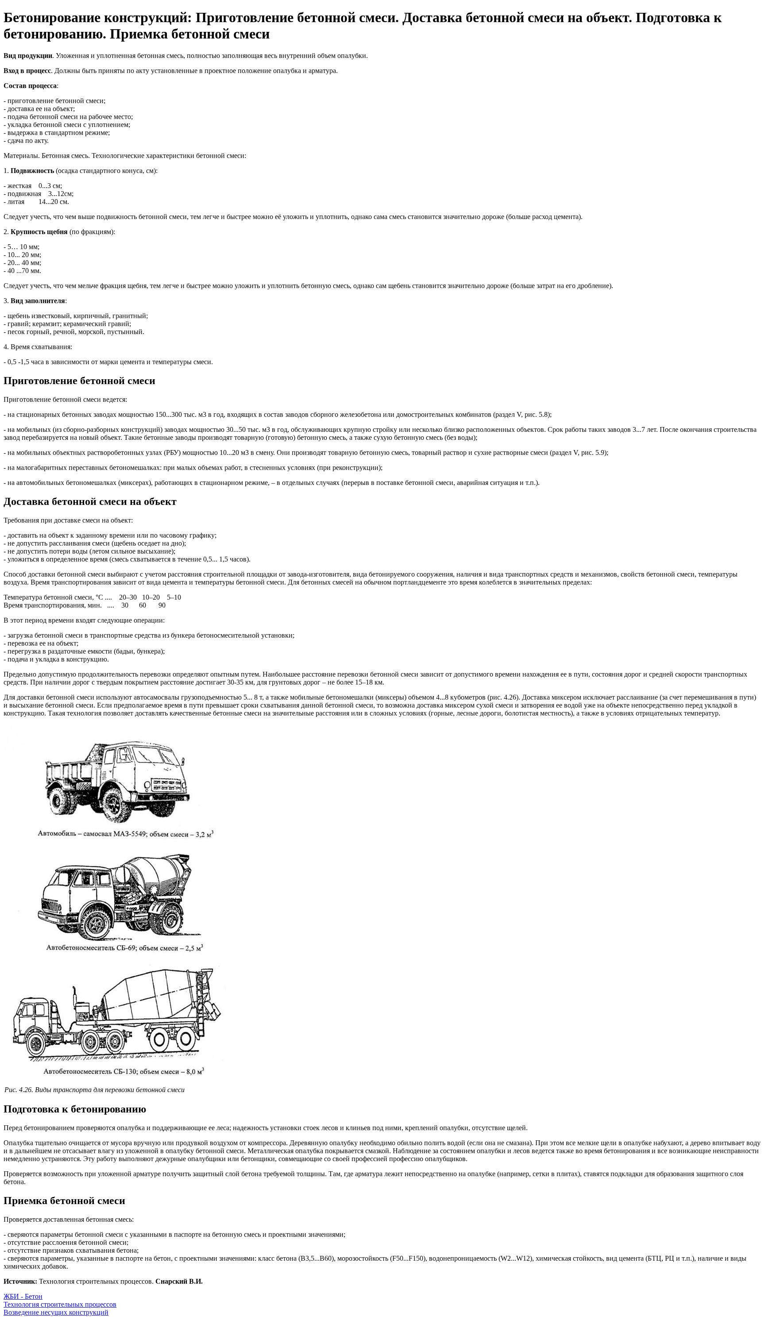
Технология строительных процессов (60, 1304)
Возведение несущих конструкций (56, 1312)
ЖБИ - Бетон (23, 1296)
